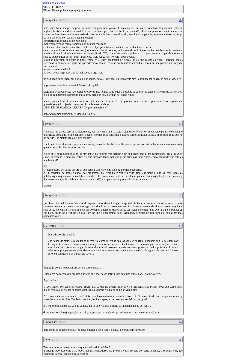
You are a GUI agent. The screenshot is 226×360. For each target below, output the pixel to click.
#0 (180, 20)
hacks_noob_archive (53, 2)
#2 (180, 195)
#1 (180, 123)
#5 (180, 339)
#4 (180, 321)
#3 (180, 225)
